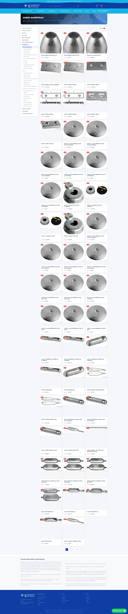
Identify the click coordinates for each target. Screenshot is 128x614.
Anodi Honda (26, 51)
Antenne (25, 63)
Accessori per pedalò (28, 91)
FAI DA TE (24, 33)
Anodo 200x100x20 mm (47, 511)
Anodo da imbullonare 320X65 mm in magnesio (49, 359)
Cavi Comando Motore (28, 94)
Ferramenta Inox (27, 11)
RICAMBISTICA (25, 45)
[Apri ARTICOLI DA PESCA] (36, 31)
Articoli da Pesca (65, 11)
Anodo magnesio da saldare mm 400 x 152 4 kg (50, 481)
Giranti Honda (26, 75)
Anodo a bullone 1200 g (47, 143)
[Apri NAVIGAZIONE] (36, 40)
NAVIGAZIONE (25, 40)
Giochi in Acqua (78, 11)
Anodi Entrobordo (27, 49)
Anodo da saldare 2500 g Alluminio (95, 390)
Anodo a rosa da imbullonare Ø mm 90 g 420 (50, 329)
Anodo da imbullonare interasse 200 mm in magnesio (73, 420)
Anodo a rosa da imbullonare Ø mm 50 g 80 (96, 329)
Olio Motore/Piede (27, 104)
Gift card (24, 35)
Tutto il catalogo (27, 28)
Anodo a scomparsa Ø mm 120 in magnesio (71, 205)
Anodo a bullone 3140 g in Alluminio (50, 84)
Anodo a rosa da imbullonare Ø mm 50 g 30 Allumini (50, 205)
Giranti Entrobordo (28, 73)
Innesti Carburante (27, 102)
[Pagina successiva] (80, 549)
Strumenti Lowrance (28, 68)
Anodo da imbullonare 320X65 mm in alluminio (72, 359)
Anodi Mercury (26, 53)
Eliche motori (26, 96)
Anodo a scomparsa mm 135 (48, 236)
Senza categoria (26, 109)
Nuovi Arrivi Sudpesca (27, 42)
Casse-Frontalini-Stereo (28, 65)
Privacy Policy (40, 598)
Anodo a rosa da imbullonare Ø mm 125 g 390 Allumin (95, 144)
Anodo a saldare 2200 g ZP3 (71, 450)
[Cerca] (78, 6)
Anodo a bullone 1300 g (93, 114)
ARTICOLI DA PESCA (26, 30)
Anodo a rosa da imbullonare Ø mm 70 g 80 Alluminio (96, 175)
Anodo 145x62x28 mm (69, 511)
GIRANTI (24, 71)
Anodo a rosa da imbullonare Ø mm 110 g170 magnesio (95, 236)
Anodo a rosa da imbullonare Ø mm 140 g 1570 (49, 298)
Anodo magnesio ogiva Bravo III (49, 55)
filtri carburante (27, 98)
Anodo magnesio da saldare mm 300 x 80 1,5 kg (96, 481)
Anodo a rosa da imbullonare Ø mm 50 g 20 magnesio (96, 267)
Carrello (63, 602)
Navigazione (40, 11)
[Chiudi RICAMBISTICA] (36, 45)
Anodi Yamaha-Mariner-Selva (29, 58)
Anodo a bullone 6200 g (93, 84)
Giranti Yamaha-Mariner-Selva (30, 86)
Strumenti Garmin (27, 67)
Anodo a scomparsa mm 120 (71, 236)
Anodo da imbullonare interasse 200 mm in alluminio (96, 420)
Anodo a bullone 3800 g (47, 114)
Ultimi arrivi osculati (27, 113)
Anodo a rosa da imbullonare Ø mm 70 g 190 (73, 329)
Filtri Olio (25, 100)
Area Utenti (64, 597)
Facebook (87, 597)
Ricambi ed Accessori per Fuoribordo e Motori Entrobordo (30, 88)
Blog (94, 11)
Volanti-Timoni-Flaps (28, 106)
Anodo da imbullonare (46, 390)
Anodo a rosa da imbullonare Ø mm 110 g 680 (95, 298)
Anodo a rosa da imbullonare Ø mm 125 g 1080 (72, 298)
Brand (86, 11)
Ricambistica (52, 11)
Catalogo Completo (41, 602)
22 (77, 549)
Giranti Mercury (27, 77)
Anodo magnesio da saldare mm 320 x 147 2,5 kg (73, 481)
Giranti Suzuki (26, 82)
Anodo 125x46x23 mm (92, 511)
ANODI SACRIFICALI (27, 47)
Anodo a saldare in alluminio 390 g (72, 541)
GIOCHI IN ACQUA (26, 37)
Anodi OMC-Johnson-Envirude (30, 55)
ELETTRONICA (25, 61)
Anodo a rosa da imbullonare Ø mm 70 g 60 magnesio (73, 267)
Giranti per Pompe (27, 80)
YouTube (87, 602)
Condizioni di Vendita (42, 597)
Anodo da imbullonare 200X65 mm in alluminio (95, 359)
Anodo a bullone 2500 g (70, 114)
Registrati (63, 598)
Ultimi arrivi (25, 111)
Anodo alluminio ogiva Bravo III (71, 55)
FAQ (39, 600)
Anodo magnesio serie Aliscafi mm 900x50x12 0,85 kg (95, 450)
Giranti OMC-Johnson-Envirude (30, 79)
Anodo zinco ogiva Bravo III (93, 55)
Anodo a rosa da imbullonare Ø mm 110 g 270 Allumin (49, 175)
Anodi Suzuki (26, 56)
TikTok (87, 600)
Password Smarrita (65, 600)
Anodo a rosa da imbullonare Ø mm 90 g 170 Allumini (73, 175)
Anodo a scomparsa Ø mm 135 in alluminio (94, 205)
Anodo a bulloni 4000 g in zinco (49, 450)
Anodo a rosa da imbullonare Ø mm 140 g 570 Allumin (72, 144)
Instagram (88, 598)
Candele (25, 92)
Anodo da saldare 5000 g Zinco (49, 419)
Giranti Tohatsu (27, 84)
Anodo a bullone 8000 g (70, 84)
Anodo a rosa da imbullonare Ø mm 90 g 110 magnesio (50, 267)
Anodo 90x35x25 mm (46, 541)
